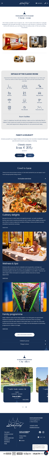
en (44, 437)
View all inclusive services (24, 334)
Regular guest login (9, 438)
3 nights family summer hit (17, 389)
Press (5, 443)
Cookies (22, 440)
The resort (7, 432)
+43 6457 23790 (34, 425)
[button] (23, 407)
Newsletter (7, 441)
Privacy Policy (22, 436)
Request (20, 155)
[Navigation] (2, 3)
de (47, 3)
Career (6, 436)
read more (5, 278)
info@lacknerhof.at (34, 427)
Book (29, 155)
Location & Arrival (8, 434)
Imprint (21, 438)
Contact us (7, 439)
